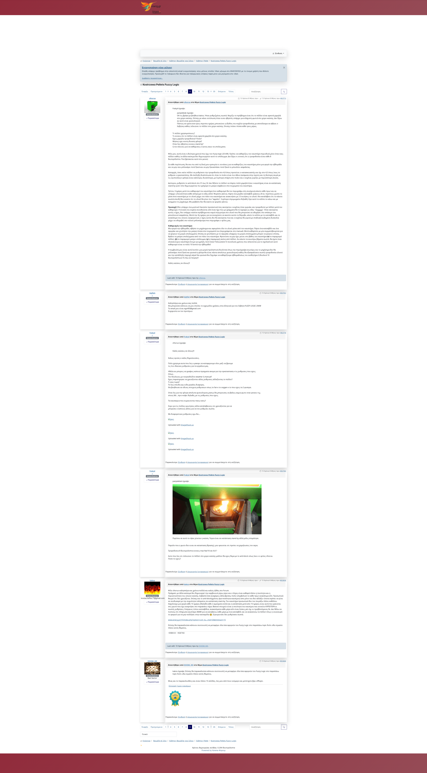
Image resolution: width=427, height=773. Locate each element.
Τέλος (231, 91)
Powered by (207, 750)
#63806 (283, 580)
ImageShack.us (187, 425)
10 (194, 91)
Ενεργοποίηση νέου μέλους (157, 67)
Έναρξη (145, 91)
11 (199, 91)
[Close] (284, 67)
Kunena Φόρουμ (219, 750)
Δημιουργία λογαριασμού (197, 284)
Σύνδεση (181, 284)
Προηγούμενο (156, 91)
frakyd (152, 333)
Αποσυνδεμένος (152, 114)
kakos (152, 580)
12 (203, 91)
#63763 (283, 293)
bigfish (152, 293)
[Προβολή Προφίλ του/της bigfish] (152, 295)
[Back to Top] (423, 769)
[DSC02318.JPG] (217, 509)
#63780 (283, 471)
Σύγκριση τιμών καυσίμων (180, 686)
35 (214, 91)
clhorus (152, 98)
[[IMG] (175, 698)
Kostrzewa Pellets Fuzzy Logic (213, 102)
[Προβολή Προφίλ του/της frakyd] (152, 335)
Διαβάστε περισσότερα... (152, 78)
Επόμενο (222, 91)
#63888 (283, 661)
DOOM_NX (203, 646)
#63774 (283, 333)
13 (208, 91)
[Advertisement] (207, 31)
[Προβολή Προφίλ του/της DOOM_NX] (152, 668)
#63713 (283, 98)
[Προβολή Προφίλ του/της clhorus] (152, 106)
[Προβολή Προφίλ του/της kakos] (152, 588)
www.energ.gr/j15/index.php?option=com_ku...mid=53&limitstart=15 (197, 620)
